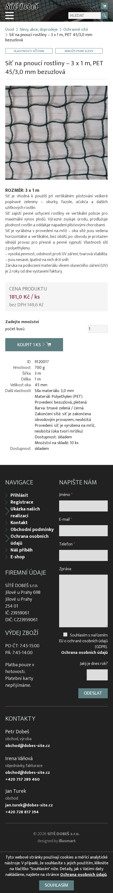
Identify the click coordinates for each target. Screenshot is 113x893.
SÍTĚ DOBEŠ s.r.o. (63, 833)
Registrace (22, 502)
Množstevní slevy (79, 51)
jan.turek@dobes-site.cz (29, 805)
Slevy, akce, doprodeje (39, 29)
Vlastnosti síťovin (29, 51)
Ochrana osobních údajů (30, 540)
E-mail (65, 519)
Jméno (66, 494)
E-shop (18, 557)
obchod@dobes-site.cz (27, 746)
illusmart (67, 841)
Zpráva (65, 569)
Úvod (9, 29)
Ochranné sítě (75, 29)
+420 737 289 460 (22, 779)
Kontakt (19, 523)
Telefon (67, 544)
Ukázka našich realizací (25, 512)
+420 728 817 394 (22, 812)
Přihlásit (19, 495)
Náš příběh (22, 550)
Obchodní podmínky (32, 530)
